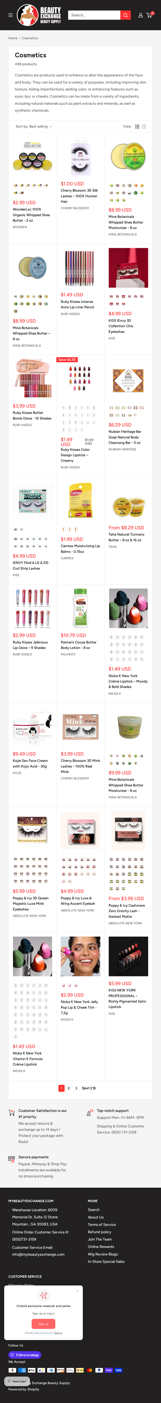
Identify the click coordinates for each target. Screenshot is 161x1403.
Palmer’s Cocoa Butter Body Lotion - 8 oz (78, 645)
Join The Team (100, 1239)
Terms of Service (102, 1224)
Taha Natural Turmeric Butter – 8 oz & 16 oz (126, 537)
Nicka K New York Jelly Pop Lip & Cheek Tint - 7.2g (79, 1007)
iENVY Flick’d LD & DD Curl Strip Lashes (30, 565)
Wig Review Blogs (103, 1254)
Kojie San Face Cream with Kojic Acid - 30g (30, 763)
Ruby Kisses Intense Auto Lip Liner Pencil (77, 304)
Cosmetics (30, 38)
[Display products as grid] (137, 126)
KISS (112, 338)
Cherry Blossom (75, 208)
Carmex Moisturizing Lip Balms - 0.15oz (80, 548)
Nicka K (115, 694)
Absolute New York (29, 916)
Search (94, 1209)
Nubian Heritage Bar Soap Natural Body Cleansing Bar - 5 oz (125, 437)
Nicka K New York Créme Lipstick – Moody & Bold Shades (128, 681)
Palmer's (68, 654)
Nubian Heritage (122, 449)
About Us (96, 1217)
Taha (113, 547)
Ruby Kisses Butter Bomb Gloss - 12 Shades (32, 415)
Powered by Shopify (23, 1389)
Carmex (67, 558)
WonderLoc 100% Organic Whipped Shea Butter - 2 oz (31, 214)
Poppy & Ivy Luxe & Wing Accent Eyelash (78, 901)
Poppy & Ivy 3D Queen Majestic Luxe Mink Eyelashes (31, 903)
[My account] (141, 15)
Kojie (17, 773)
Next (86, 1088)
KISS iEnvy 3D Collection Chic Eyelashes (121, 326)
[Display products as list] (144, 126)
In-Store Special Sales (106, 1261)
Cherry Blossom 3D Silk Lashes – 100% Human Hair (79, 196)
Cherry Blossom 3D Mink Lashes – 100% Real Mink (80, 766)
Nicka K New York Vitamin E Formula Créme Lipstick (28, 1058)
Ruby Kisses (70, 314)
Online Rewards (101, 1246)
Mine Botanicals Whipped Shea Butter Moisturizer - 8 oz (126, 222)
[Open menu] (10, 15)
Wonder (20, 227)
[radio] (15, 185)
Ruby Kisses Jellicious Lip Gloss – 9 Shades (30, 645)
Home (13, 38)
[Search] (125, 15)
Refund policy (99, 1232)
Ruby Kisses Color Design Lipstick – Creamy (75, 455)
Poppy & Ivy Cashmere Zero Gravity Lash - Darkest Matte (127, 911)
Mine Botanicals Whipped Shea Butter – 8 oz (31, 333)
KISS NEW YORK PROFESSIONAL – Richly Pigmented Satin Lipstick (127, 998)
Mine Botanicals (123, 234)
